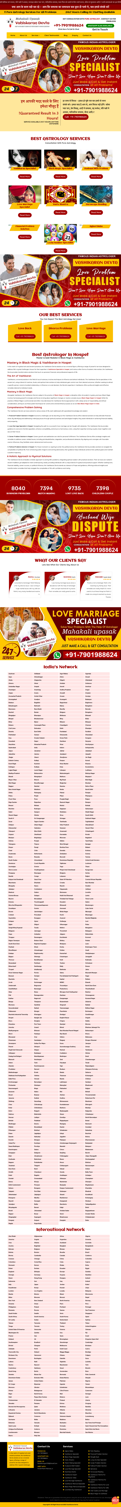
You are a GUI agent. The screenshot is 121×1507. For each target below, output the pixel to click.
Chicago (37, 1259)
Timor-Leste (89, 899)
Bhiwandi (63, 905)
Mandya (88, 1107)
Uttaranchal (12, 828)
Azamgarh (63, 699)
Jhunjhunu (63, 757)
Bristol (11, 1345)
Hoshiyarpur (89, 744)
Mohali (87, 1091)
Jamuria (11, 1098)
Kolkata (36, 767)
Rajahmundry (38, 953)
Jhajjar (11, 757)
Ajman (11, 1381)
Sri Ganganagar (39, 818)
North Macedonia (40, 1413)
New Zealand (38, 1300)
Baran (62, 1159)
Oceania (11, 1304)
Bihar (10, 722)
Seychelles (12, 918)
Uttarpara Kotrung (91, 1069)
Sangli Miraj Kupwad (15, 927)
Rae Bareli (63, 1034)
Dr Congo (12, 1384)
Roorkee (11, 808)
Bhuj (61, 718)
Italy (10, 1284)
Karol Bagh (12, 763)
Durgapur (37, 918)
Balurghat (63, 1085)
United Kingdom (90, 1326)
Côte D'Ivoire (64, 1390)
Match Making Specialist (72, 1463)
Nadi (35, 1361)
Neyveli (11, 1201)
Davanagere (38, 937)
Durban (36, 1268)
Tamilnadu (63, 821)
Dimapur (37, 1140)
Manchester (64, 1365)
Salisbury (37, 1368)
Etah (10, 1156)
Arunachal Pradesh (15, 696)
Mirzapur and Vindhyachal (68, 992)
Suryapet (37, 1201)
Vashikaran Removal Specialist (75, 1484)
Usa (61, 1332)
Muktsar (88, 1162)
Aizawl (87, 677)
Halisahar (37, 1136)
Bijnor (36, 722)
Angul (87, 690)
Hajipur (87, 1088)
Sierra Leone (13, 870)
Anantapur (12, 690)
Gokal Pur (12, 1143)
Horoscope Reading (96, 1472)
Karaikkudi (88, 1194)
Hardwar (63, 995)
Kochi (62, 915)
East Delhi (37, 731)
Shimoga (37, 956)
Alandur (11, 1066)
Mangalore (88, 927)
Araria (36, 693)
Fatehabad (12, 735)
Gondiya (62, 1117)
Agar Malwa (64, 673)
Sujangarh (37, 1217)
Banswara (12, 709)
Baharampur (89, 1030)
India (35, 747)
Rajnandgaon (89, 1066)
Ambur (87, 1169)
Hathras (11, 1114)
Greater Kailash (39, 738)
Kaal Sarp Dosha (70, 1472)
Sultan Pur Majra (39, 1043)
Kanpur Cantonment (66, 1188)
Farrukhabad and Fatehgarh (69, 976)
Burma (11, 1255)
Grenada (63, 1426)
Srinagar (63, 818)
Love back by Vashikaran (73, 1490)
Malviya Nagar (90, 773)
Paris (61, 1304)
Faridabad (63, 731)
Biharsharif (12, 966)
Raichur (88, 992)
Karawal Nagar (90, 998)
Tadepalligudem (90, 1204)
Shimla (36, 815)
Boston (36, 1252)
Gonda (62, 1172)
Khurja (36, 1181)
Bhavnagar (89, 915)
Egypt (87, 1268)
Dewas (87, 966)
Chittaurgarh (64, 1165)
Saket (10, 812)
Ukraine (36, 1387)
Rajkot (87, 876)
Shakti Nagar (89, 812)
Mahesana (88, 1037)
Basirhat (88, 1133)
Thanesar (63, 1075)
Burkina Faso (64, 847)
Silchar (87, 1053)
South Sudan (13, 860)
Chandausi (37, 1172)
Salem (87, 902)
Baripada (63, 1185)
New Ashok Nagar (14, 789)
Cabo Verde (89, 908)
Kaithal (36, 1098)
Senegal (88, 1394)
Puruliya (37, 1146)
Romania (11, 1310)
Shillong (11, 1101)
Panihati (11, 947)
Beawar (36, 1095)
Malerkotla (37, 1114)
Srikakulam (63, 1130)
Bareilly (62, 709)
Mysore (11, 899)
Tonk (35, 1062)
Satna (62, 972)
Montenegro (89, 905)
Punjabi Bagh (64, 799)
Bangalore (88, 706)
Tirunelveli (63, 931)
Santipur (88, 1082)
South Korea (64, 1316)
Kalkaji (36, 760)
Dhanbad (37, 882)
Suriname (12, 1419)
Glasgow (37, 1345)
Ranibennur (64, 1198)
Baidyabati (88, 1143)
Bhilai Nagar (64, 911)
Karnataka (63, 834)
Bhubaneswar (38, 718)
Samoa (62, 1310)
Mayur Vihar (13, 780)
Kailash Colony (14, 760)
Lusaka (62, 1291)
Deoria (36, 1124)
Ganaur (36, 735)
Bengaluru (88, 712)
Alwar (36, 683)
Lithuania (12, 1410)
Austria (11, 1246)
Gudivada (12, 1159)
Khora (87, 1034)
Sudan (36, 1320)
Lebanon (63, 876)
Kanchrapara (13, 1149)
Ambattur (37, 934)
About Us (23, 35)
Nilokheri (37, 789)
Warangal (88, 911)
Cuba (61, 1262)
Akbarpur (63, 1178)
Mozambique (89, 1387)
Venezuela (37, 1329)
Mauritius (88, 1413)
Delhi (61, 728)
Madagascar (38, 1390)
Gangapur (12, 1153)
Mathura (62, 776)
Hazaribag (37, 1101)
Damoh (11, 1136)
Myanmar (37, 1384)
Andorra (37, 1429)
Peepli (36, 796)
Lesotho (88, 892)
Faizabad (63, 1062)
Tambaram (88, 1050)
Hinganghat (12, 1217)
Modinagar (12, 1124)
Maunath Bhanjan (91, 972)
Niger (10, 1394)
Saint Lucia (12, 1426)
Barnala (87, 709)
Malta (36, 1419)
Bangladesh (89, 1246)
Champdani (89, 1178)
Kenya (36, 1287)
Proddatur (12, 1069)
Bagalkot (37, 702)
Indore (62, 747)
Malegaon (88, 931)
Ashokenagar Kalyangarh (68, 1143)
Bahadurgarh (13, 706)
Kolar (10, 1107)
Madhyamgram (13, 1030)
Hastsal (62, 1050)
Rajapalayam (64, 1120)
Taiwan (11, 1323)
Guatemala (12, 853)
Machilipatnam (39, 1056)
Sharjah (87, 1377)
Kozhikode (63, 937)
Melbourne (63, 1345)
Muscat (62, 1297)
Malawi (87, 847)
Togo (61, 866)
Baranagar (37, 989)
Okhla (10, 792)
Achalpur (88, 1175)
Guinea (87, 853)
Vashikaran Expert (71, 1475)
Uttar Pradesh (64, 825)
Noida (62, 789)
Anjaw (11, 693)
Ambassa (88, 683)
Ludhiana (88, 770)
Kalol (10, 1175)
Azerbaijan (12, 866)
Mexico (36, 1294)
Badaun (11, 702)
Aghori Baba (69, 1451)
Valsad (62, 1169)
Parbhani (37, 963)
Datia (87, 1220)
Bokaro (11, 725)
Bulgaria (62, 873)
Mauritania (12, 882)
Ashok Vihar (38, 696)
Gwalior (88, 886)
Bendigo (88, 1352)
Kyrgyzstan (89, 870)
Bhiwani (37, 1030)
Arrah (10, 982)
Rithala (36, 805)
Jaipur (11, 751)
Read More (25, 176)
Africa (62, 1236)
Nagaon (11, 1162)
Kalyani (36, 1220)
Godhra (62, 1098)
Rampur (88, 802)
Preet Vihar (12, 799)
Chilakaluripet (90, 1217)
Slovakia (11, 1403)
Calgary (87, 1355)
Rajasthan (37, 802)
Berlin (36, 1371)
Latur (87, 944)
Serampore (12, 1043)
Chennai (88, 725)
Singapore (88, 1313)
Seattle (36, 1313)
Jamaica (37, 1410)
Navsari (36, 1069)
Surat (10, 821)
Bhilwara (63, 715)
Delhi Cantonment (15, 1185)
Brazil (87, 1252)
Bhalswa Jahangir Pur (92, 1027)
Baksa (62, 706)
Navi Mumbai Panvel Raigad (69, 1030)
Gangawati (63, 1201)
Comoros (37, 1416)
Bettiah (11, 1120)
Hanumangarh (13, 1088)
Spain (87, 1316)
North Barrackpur (91, 1117)
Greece (36, 866)
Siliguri (36, 924)
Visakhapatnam (39, 870)
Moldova (63, 1406)
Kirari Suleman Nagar (16, 972)
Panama (37, 1403)
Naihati (36, 1008)
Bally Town (89, 1172)
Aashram (12, 673)
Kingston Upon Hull (91, 1339)
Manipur (11, 837)
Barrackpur (38, 1082)
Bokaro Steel (38, 940)
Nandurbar (63, 1181)
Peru (86, 1304)
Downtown (12, 1358)
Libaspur (63, 770)
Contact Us (87, 35)
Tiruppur (11, 937)
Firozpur (37, 1185)
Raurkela (11, 979)
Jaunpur (88, 1043)
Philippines (12, 1307)
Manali (11, 776)
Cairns (87, 1349)
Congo (36, 876)
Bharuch (11, 1059)
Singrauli (63, 1005)
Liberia (87, 1400)
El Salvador (38, 1400)
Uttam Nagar (38, 825)
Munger (36, 1011)
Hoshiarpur (38, 1059)
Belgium (37, 1249)
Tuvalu (36, 927)
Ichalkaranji (38, 969)
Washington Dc (14, 1332)
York (86, 1365)
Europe (62, 1271)
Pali (10, 995)
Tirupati (11, 969)
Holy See (37, 1435)
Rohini (62, 805)
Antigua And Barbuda (16, 1429)
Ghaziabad (88, 735)
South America (39, 1316)
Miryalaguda (13, 1207)
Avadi (87, 950)
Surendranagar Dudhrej (67, 1046)
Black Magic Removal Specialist (75, 1487)
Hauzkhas (12, 744)
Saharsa (88, 1072)
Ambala (62, 683)
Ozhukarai (88, 963)
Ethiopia (37, 1271)
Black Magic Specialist (72, 1457)
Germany (37, 1275)
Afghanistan (38, 1236)
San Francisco (90, 1310)
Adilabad (37, 673)
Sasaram (11, 1091)
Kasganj (11, 1220)
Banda (62, 1079)
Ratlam (87, 979)
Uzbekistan (63, 1387)
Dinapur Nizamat (90, 1040)
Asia (10, 1242)
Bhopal (11, 718)
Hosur (62, 1162)
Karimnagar (38, 982)
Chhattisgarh (89, 831)
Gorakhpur (12, 908)
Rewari (11, 805)
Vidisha (36, 1075)
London (11, 1291)
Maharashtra (38, 773)
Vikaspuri (12, 831)
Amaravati (63, 831)
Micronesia (89, 1294)
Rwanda (37, 857)
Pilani (62, 796)
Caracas (11, 1259)
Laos (87, 1397)
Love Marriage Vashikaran (73, 1481)
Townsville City (14, 1352)
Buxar (36, 1214)
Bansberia (63, 1204)
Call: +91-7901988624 (76, 117)
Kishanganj (89, 1198)
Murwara (11, 1005)
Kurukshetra (89, 767)
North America (64, 1300)
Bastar (36, 712)
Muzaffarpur (13, 950)
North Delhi (89, 789)
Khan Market (64, 763)
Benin (10, 857)
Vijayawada (63, 889)
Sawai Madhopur (14, 1146)
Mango (11, 1001)
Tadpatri (11, 1191)
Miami (62, 1294)
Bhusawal (12, 1037)
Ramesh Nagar (65, 802)
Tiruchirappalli (39, 902)
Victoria (62, 1329)
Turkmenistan (13, 1400)
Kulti (61, 960)
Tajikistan (63, 863)
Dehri (10, 1111)
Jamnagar (37, 931)
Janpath (88, 754)
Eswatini (63, 902)
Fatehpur (37, 1034)
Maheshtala (89, 934)
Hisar (61, 744)
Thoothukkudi (90, 989)
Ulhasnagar (63, 924)
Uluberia (88, 1001)
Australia (88, 1242)
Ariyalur (88, 693)
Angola (36, 1239)
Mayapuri (88, 776)
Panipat (87, 792)
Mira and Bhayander (15, 905)
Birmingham (64, 1339)
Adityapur (12, 1053)
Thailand (63, 1323)
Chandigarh (64, 725)
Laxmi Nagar (38, 770)
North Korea (38, 1394)
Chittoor (88, 1079)
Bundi (11, 1210)
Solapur (36, 895)
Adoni (11, 1062)
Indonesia (12, 1281)
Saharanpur (89, 808)
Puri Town (37, 1024)
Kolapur (11, 921)
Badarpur (88, 699)
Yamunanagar (64, 1008)
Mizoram (63, 837)
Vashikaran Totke (70, 1478)
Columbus (12, 1262)
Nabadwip (88, 1130)
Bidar (87, 718)
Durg (36, 979)
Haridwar (63, 741)
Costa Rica (37, 1262)
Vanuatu (37, 1422)
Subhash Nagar (90, 818)
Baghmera (88, 702)
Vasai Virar (37, 879)
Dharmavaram (90, 1140)
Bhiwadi (88, 715)
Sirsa (61, 815)
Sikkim (62, 841)
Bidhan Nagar (89, 1008)
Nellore (62, 927)
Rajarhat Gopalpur (40, 944)
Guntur (36, 908)
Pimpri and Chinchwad (67, 870)
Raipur (87, 799)
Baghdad (37, 1246)
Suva (87, 1358)
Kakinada (88, 960)
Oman (36, 1304)
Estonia (11, 902)
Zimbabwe (63, 853)
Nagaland (88, 837)
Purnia (36, 972)
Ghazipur (88, 1181)
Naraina (62, 786)
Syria (61, 1336)
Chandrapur (64, 956)
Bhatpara (63, 944)
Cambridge (89, 1342)
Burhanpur (89, 1011)
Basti (36, 1169)
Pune (36, 799)
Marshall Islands (65, 1432)
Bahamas (12, 1422)
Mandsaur (88, 1101)
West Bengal (64, 844)
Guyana (62, 1275)
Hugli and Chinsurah (15, 1050)
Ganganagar (64, 998)
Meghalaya (37, 837)
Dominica (63, 1429)
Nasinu (11, 1365)
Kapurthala (37, 1223)
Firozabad (37, 915)
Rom (86, 1371)
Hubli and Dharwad (66, 895)
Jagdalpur (37, 1133)
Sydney (87, 1320)
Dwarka (11, 731)
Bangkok (63, 1246)
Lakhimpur (63, 1082)
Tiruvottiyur (64, 985)
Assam (62, 696)
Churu (62, 1149)
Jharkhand (37, 834)
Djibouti (11, 1416)
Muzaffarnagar (39, 783)
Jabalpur (11, 889)
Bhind (62, 1027)
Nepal (87, 1297)
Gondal (11, 1178)
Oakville (62, 1358)
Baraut (36, 1207)
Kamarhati (63, 953)
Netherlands (38, 853)
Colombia (88, 1259)
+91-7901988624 (69, 25)
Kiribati (36, 1426)
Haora (36, 886)
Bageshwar (63, 702)
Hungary (63, 1278)
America (11, 1239)
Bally (61, 966)
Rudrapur (37, 808)
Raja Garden (13, 802)
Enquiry (75, 35)
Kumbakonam (64, 1104)
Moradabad (38, 899)
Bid (61, 1091)
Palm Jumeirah (90, 1374)
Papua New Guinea (40, 1397)
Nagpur (11, 786)
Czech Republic (39, 863)
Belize (87, 1419)
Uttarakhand (89, 825)
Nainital (36, 786)
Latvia (87, 895)
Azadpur (37, 699)
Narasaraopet (89, 1165)
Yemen (87, 1384)
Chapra (62, 1021)
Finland (62, 1400)
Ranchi (62, 886)
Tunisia (87, 857)
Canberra (88, 1255)
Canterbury (12, 1368)
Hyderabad (12, 747)
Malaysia (88, 1291)
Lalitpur (36, 1117)
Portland (63, 1307)
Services (35, 35)
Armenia (88, 1239)
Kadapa (11, 953)
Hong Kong (38, 1278)
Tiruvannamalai (90, 1095)
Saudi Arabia (13, 1313)
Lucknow (88, 863)
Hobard (36, 1352)
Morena (87, 1024)
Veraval (36, 1079)
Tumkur (62, 963)
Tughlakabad (89, 821)
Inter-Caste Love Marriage (98, 1491)
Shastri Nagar (13, 815)
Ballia (36, 1204)
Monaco (37, 1432)
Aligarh (62, 680)
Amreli (62, 686)
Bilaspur (88, 722)
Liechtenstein (13, 1432)
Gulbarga (63, 921)
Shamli (62, 1194)
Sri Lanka (12, 1320)
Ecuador (62, 1268)
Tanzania (37, 1323)
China (62, 1259)
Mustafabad (38, 1127)
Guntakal (88, 1127)
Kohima (87, 850)
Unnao (87, 1046)
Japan (36, 1284)
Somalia (62, 850)
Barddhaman (38, 960)
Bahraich (37, 706)
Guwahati (12, 741)
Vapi (61, 1066)
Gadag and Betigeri (15, 1056)
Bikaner (62, 722)
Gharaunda (63, 735)
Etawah (87, 982)
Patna (10, 796)
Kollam (62, 950)
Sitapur (36, 1050)
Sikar (10, 992)
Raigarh (36, 1111)
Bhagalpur (12, 715)
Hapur (36, 741)
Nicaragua (37, 873)
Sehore (11, 1188)
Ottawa (62, 1355)
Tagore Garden (39, 821)
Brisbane (88, 1345)
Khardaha (88, 1188)
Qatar (36, 1406)
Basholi (11, 712)
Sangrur (37, 812)
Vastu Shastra (69, 1460)
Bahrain (62, 1413)
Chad (10, 850)
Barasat (11, 976)
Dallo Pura (12, 1079)
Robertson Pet (90, 1098)
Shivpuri (37, 1046)
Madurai (11, 892)
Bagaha (36, 1175)
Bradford (37, 1342)
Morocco (11, 1387)
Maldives (63, 1419)
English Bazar (64, 1017)
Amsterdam (63, 1371)
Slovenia (88, 1410)
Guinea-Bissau (13, 895)
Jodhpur (88, 889)
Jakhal (62, 751)
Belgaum (11, 931)
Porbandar (12, 1085)
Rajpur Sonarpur (14, 940)
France (11, 1336)
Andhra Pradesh (65, 690)
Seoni (62, 1214)
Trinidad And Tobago (67, 899)
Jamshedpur (38, 911)
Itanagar (88, 844)
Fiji (86, 1332)
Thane (87, 866)
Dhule (36, 947)
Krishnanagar (13, 1082)
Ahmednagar (38, 677)
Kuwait (62, 1287)
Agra (10, 677)
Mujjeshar (63, 783)
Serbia (87, 873)
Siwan (62, 1114)
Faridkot (88, 731)
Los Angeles (38, 1291)
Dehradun (37, 728)
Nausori (36, 1365)
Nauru (11, 1435)
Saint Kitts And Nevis (92, 1429)
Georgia (11, 1275)
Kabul (87, 1284)
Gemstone (93, 1469)
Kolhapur (12, 767)
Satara (36, 1149)
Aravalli (62, 693)
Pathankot (63, 1088)
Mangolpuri (38, 776)
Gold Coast (63, 1349)
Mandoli (62, 1146)
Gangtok (63, 1220)
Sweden (11, 1374)
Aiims (62, 677)
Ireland (87, 1281)
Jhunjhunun (38, 1156)
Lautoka (88, 1361)
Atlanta (36, 1242)
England (11, 1271)
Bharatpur (37, 715)
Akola (10, 680)
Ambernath (12, 985)
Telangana (12, 844)
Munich (87, 1368)
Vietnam (88, 1329)
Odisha (11, 841)
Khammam (12, 1040)
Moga (36, 1088)
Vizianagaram (89, 995)
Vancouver (37, 1355)
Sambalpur (37, 1040)
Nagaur (11, 1214)
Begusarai (37, 985)
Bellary (62, 940)
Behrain (11, 1249)
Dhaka (62, 1265)
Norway (87, 1300)
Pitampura (88, 796)
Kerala (87, 834)
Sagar (87, 976)
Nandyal (62, 1024)
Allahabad (88, 680)
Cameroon (88, 1390)
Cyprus (87, 1262)
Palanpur (63, 1140)
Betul (87, 1207)
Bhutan (62, 1249)
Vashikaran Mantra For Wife (99, 1488)
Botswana (63, 892)
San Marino (89, 1432)
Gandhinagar (89, 1014)
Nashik (11, 876)
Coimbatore (38, 889)
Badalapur (37, 1053)
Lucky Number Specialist (98, 1460)
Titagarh (37, 1165)
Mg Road (63, 780)
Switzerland (64, 1320)
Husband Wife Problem (72, 1466)
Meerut (36, 780)
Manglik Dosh (94, 1457)
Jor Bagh (88, 757)
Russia (36, 1310)
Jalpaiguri (37, 1194)
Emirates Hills (38, 1377)
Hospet (11, 1017)
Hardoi (62, 1127)
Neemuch (88, 1124)
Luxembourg (89, 1416)
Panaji (36, 847)
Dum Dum (12, 1169)
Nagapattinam (90, 1210)
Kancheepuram (39, 1066)
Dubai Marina (64, 1377)
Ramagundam (38, 995)
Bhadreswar (64, 1217)
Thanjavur (37, 1001)
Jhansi (36, 757)
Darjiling (62, 1153)
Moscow (37, 1297)
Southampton (13, 1342)
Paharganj (37, 792)
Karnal (87, 760)
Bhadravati (89, 1085)
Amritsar (88, 686)
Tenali (87, 1062)
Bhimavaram (64, 1101)
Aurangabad (13, 699)
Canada (62, 1255)
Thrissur (11, 960)
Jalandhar (12, 754)
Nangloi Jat (38, 1017)
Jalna (87, 969)
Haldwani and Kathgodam (17, 1075)
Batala (62, 1072)
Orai (35, 1037)
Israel (87, 1336)
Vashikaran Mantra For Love (99, 1485)
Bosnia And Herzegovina (17, 1406)
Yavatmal (12, 1165)
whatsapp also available (100, 26)
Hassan (11, 1117)
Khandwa (12, 1024)
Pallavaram (12, 1011)
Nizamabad (12, 963)
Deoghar (37, 1021)
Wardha (36, 1198)
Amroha (11, 1027)
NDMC (62, 982)
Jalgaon (62, 934)
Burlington (37, 1358)
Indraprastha (89, 747)
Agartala (88, 673)
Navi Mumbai (89, 882)
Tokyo (87, 1323)
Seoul (62, 1368)
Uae (35, 1336)
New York (12, 1300)
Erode (36, 1072)
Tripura (36, 844)
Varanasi (63, 828)
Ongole (87, 1017)
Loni (86, 921)
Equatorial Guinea (15, 1413)
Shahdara (63, 812)
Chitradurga (38, 1104)
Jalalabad (88, 751)
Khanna (87, 763)
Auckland (63, 1242)
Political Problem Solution (98, 1466)
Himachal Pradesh (40, 744)
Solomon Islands (65, 1416)
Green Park (63, 738)
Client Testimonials (51, 35)
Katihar (11, 998)
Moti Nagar (12, 783)
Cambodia (37, 1255)
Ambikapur (63, 1175)
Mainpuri (88, 1146)
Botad (87, 1120)
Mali (61, 1394)
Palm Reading (94, 1451)
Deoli (87, 1056)
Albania (62, 1410)
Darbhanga (37, 966)
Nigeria (87, 1381)
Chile (36, 850)
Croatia (62, 882)
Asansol (62, 918)
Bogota (87, 1249)
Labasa (11, 1361)
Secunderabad (13, 1008)
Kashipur (37, 1143)
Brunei (11, 911)
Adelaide (11, 1349)
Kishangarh (89, 1075)
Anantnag (37, 690)
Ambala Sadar (64, 1210)
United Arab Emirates (92, 860)
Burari (11, 1095)
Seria (61, 1313)
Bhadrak (88, 1191)
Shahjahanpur (90, 953)
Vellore (62, 1037)
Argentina (63, 1239)
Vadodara (37, 828)
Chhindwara (38, 1107)
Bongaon (37, 1188)
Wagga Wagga (64, 1352)
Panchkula (63, 1011)
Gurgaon (88, 738)
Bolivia (11, 1252)
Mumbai (88, 783)
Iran (35, 1281)
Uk (35, 1339)
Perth (36, 1349)
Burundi (62, 857)
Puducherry (64, 989)
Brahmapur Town (91, 947)
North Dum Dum (90, 985)
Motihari (37, 1130)
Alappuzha (37, 680)
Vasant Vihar (89, 828)
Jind (61, 1059)
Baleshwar (37, 1159)
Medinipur (63, 1056)
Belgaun (62, 712)
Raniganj (63, 1124)
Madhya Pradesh (14, 773)
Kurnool (88, 937)
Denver (36, 1265)
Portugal (88, 1307)
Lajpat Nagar (13, 770)
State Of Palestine (66, 879)
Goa (10, 738)
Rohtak (87, 805)
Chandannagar (90, 1059)
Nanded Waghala (90, 918)
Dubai (10, 1268)
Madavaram (89, 1149)
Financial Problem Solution (99, 1454)
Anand (36, 1027)
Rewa (36, 992)
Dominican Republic (66, 860)
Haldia (87, 1021)
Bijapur (11, 956)
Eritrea (62, 1403)
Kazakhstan (12, 1287)
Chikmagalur (64, 1156)
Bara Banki (37, 709)
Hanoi (10, 1278)
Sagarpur (63, 808)
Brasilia (62, 1252)
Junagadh (88, 956)
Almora (11, 683)
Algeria (87, 1236)
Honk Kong (12, 1371)
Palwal (62, 792)
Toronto (36, 1326)
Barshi (87, 1153)
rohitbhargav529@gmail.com (47, 1463)
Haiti (10, 1397)
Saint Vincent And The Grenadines (96, 1426)
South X (11, 818)
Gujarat (11, 834)
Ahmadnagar (38, 950)
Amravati (63, 908)
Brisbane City (13, 1355)
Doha (87, 1265)
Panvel (11, 1046)
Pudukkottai (38, 1162)
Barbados (63, 1422)
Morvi (10, 1034)
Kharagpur (37, 1014)
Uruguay (88, 1403)
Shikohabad (12, 1194)
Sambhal (37, 1005)
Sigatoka (63, 1361)
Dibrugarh (88, 1104)
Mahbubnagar (13, 1072)
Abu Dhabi (12, 1236)
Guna (61, 1043)
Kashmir (37, 763)
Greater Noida (90, 1214)
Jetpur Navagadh (91, 1156)
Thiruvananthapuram (41, 905)
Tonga (11, 1326)
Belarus (62, 1397)
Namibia (88, 1406)
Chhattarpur (89, 1114)
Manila (11, 1294)
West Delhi (37, 831)
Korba (62, 947)
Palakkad (37, 1120)
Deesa (11, 1181)
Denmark (12, 1265)
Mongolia (12, 886)
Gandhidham (13, 989)
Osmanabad (38, 1178)
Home (12, 35)
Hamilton (88, 1275)
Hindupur (37, 1085)
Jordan (62, 1284)
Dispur (11, 847)
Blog (65, 35)
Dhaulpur (88, 728)
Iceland (87, 1278)
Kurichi (11, 1140)
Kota (61, 767)
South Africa (13, 1316)
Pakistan (63, 1381)
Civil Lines (12, 728)
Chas (10, 1104)
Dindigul (62, 1014)
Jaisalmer (37, 751)
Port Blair (37, 1191)
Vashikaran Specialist (72, 1454)
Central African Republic (93, 879)
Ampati (36, 686)
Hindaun (88, 1201)
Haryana (88, 741)
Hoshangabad (90, 1159)
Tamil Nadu (89, 841)
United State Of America (16, 1329)
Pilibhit (11, 1127)
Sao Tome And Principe (93, 1422)
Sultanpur (63, 1191)
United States (38, 1381)
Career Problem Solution (98, 1463)
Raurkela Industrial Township (18, 1014)
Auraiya (87, 696)
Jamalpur (12, 1204)
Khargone (12, 1198)
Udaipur (11, 825)
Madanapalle (64, 1111)
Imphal (62, 979)
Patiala (87, 940)
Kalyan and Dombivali (16, 879)
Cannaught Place (39, 725)
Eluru (10, 1021)
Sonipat (36, 976)
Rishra (87, 1136)
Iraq (61, 1281)
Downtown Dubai (14, 1377)
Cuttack (11, 915)
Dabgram (37, 1153)
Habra (36, 1091)
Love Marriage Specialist (73, 1469)
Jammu (36, 754)
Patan (10, 1133)
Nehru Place (89, 786)
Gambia (87, 1271)
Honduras (12, 863)
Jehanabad (37, 1210)
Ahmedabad (38, 860)
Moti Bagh (88, 780)
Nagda (11, 1223)
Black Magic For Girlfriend (98, 1494)
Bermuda (63, 1374)
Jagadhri (63, 1136)
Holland (11, 1339)
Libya (87, 1287)
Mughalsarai (89, 1185)
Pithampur (12, 1130)
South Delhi (89, 815)
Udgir (62, 1207)
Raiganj (62, 1040)
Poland (36, 1307)
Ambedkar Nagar (14, 686)
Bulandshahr (64, 1001)
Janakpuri (63, 754)
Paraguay (12, 873)
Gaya (10, 934)
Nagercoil (37, 998)
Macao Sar (37, 1374)
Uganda (62, 1384)
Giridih (11, 1172)
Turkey (62, 1326)
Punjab (36, 841)
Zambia (36, 1332)
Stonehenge (64, 1342)
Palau (87, 924)
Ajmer (36, 921)
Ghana (11, 1390)
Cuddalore (63, 1053)
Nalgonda (88, 1111)
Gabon (36, 892)
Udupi (62, 1133)
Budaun (62, 1069)
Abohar (62, 1095)
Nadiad (87, 1005)
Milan (10, 1297)
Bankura (62, 1107)
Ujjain (10, 924)
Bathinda (63, 969)
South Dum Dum (14, 944)
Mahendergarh (64, 773)
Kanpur (62, 760)
